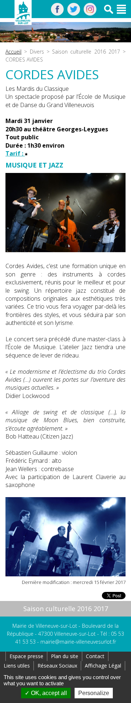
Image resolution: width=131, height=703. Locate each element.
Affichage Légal (103, 665)
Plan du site (64, 656)
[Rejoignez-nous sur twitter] (74, 13)
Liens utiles (17, 665)
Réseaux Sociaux (57, 665)
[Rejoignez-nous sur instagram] (90, 13)
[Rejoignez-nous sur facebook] (57, 13)
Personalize (93, 693)
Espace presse (26, 656)
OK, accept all (48, 693)
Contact (95, 656)
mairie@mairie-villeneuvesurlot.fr (78, 641)
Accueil (13, 51)
